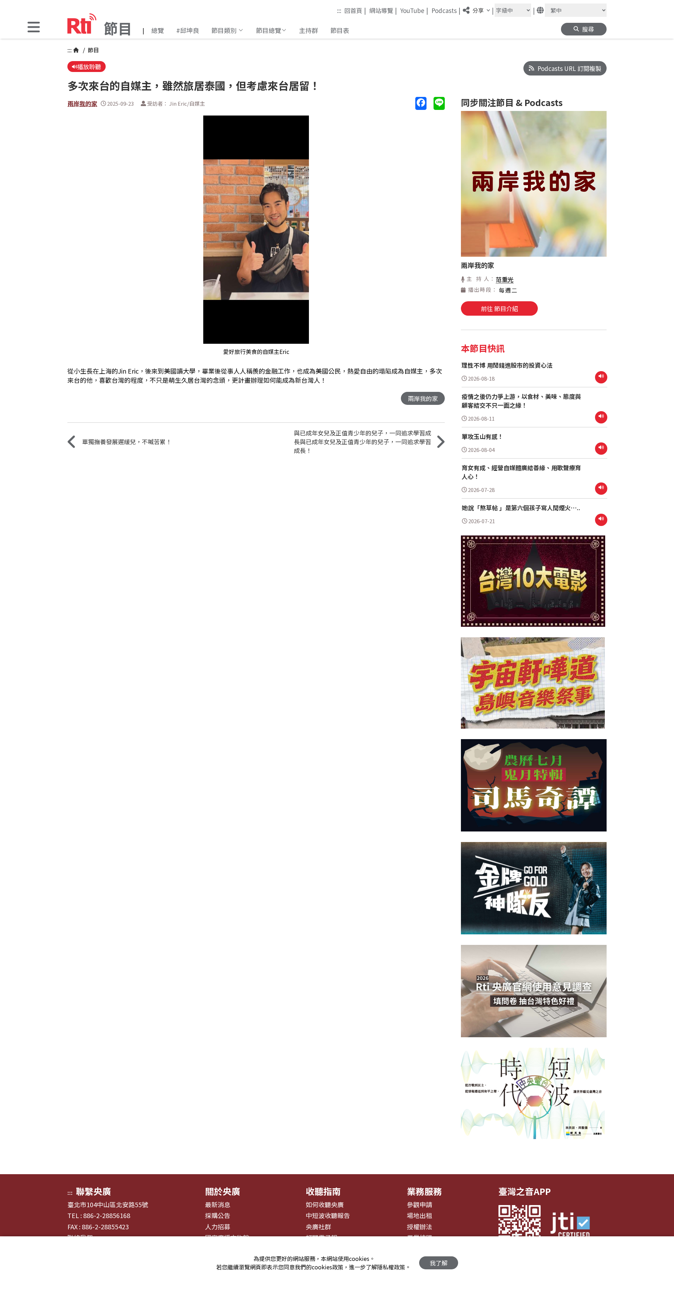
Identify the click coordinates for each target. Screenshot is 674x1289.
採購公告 (217, 1215)
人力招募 (217, 1227)
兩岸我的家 (82, 103)
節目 (92, 50)
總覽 (157, 30)
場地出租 (419, 1215)
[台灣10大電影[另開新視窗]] (533, 586)
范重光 (505, 279)
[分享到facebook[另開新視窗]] (421, 103)
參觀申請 (419, 1205)
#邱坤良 (187, 30)
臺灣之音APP (524, 1191)
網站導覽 (383, 10)
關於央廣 (222, 1191)
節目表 (339, 30)
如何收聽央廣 (325, 1205)
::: (339, 10)
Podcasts (446, 10)
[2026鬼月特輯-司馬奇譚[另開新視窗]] (534, 790)
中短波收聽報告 (328, 1215)
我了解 (439, 1262)
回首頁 (355, 10)
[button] (34, 28)
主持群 (308, 30)
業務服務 (424, 1191)
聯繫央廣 (93, 1191)
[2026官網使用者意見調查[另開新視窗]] (534, 996)
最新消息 (217, 1205)
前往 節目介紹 (499, 308)
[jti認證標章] (574, 1226)
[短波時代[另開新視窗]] (533, 1099)
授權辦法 (419, 1227)
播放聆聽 (89, 66)
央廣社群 (318, 1227)
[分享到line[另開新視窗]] (439, 103)
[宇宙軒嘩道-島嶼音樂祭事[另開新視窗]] (533, 688)
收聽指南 (323, 1191)
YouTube (414, 10)
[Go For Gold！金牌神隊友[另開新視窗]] (534, 893)
